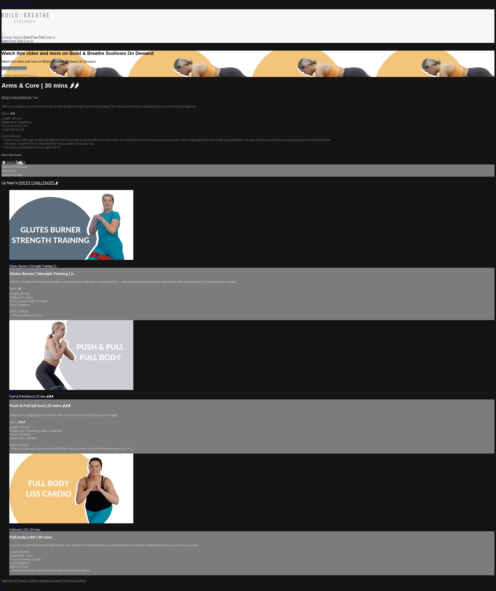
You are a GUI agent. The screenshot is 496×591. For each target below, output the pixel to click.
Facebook (9, 162)
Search (18, 37)
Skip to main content (15, 3)
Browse (7, 37)
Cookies (33, 580)
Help (5, 580)
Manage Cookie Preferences (58, 580)
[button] (3, 33)
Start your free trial (14, 68)
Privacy (22, 580)
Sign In (28, 41)
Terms (13, 580)
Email (21, 162)
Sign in (50, 37)
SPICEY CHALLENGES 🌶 (16, 97)
